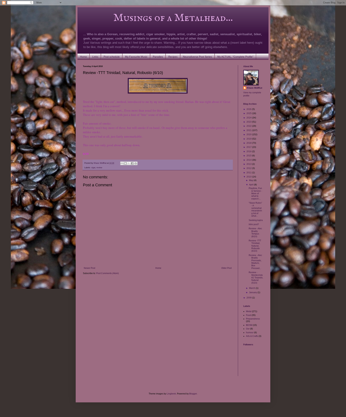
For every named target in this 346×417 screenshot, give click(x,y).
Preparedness (253, 319)
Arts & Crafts (252, 336)
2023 (249, 122)
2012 (249, 168)
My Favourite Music (136, 56)
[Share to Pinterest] (135, 163)
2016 (249, 151)
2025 (249, 113)
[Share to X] (129, 163)
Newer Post (89, 268)
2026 (249, 109)
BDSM (249, 325)
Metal (248, 311)
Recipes (173, 56)
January (253, 292)
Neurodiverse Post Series (197, 56)
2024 (249, 117)
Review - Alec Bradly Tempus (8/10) (255, 232)
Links (95, 56)
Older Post (226, 268)
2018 (249, 143)
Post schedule (112, 56)
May (251, 180)
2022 (249, 126)
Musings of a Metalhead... (158, 18)
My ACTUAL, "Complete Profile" (235, 56)
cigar (93, 167)
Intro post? (254, 224)
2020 (249, 134)
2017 (249, 147)
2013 (249, 164)
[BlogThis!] (125, 163)
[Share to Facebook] (132, 163)
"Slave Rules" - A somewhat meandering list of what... (255, 209)
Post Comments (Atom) (107, 273)
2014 (249, 160)
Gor (248, 328)
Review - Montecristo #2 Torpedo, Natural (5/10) (256, 277)
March (252, 288)
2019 (249, 139)
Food (248, 315)
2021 (249, 130)
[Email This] (122, 163)
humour (250, 332)
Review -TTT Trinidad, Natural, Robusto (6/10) (255, 245)
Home (83, 56)
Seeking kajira (256, 220)
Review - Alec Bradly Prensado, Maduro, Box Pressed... (255, 262)
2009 (249, 297)
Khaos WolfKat (254, 88)
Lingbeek (171, 393)
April (251, 184)
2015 (249, 155)
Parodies (158, 56)
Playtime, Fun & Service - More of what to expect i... (255, 193)
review (99, 167)
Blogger (193, 393)
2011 (249, 172)
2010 (249, 176)
